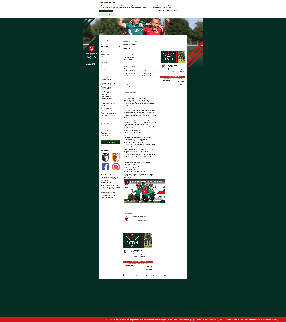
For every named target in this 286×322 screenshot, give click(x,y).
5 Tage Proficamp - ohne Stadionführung (108, 95)
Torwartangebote (106, 123)
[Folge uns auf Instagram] (116, 167)
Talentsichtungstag (106, 108)
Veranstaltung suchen (106, 40)
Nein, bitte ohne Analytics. (107, 14)
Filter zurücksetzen (107, 146)
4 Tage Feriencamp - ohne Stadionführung (108, 84)
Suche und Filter (106, 36)
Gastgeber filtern (105, 45)
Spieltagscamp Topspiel (108, 103)
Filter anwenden (110, 142)
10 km (103, 67)
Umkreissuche (104, 62)
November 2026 (106, 138)
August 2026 (105, 130)
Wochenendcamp (106, 98)
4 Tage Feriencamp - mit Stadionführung (108, 80)
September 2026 (106, 133)
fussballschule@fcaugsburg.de (143, 220)
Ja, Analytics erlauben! (107, 11)
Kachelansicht (105, 54)
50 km (103, 72)
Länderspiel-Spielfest (107, 118)
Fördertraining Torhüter (108, 115)
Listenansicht (105, 57)
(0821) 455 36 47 (140, 221)
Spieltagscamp (106, 106)
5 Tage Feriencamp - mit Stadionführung (108, 87)
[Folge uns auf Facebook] (105, 167)
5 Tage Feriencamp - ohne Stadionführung (108, 91)
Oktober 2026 (105, 135)
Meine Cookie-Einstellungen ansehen (169, 10)
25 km (103, 69)
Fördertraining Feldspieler (108, 113)
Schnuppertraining (106, 110)
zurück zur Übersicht (129, 37)
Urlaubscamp (105, 101)
